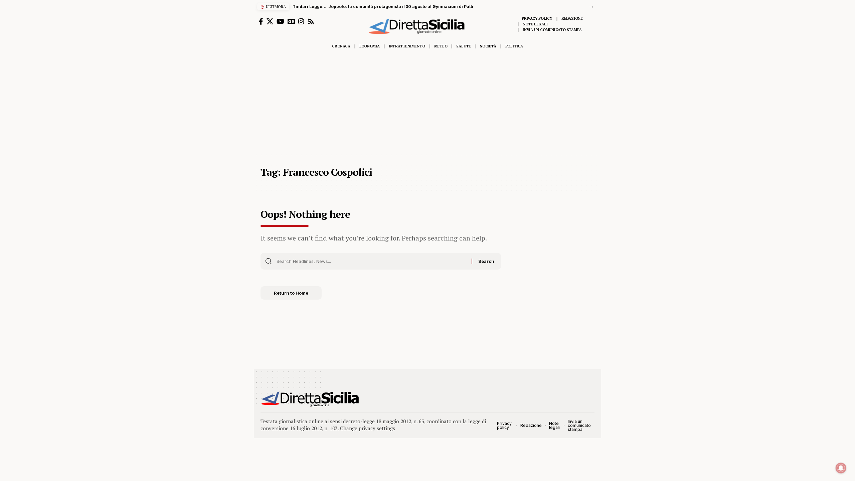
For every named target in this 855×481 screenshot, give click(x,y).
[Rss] (311, 21)
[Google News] (291, 21)
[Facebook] (261, 21)
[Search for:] (372, 261)
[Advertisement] (427, 102)
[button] (591, 7)
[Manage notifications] (841, 468)
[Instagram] (301, 21)
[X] (270, 21)
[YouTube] (280, 21)
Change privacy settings (367, 428)
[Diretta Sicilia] (310, 399)
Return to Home (291, 293)
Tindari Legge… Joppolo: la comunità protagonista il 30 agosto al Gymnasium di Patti (383, 6)
